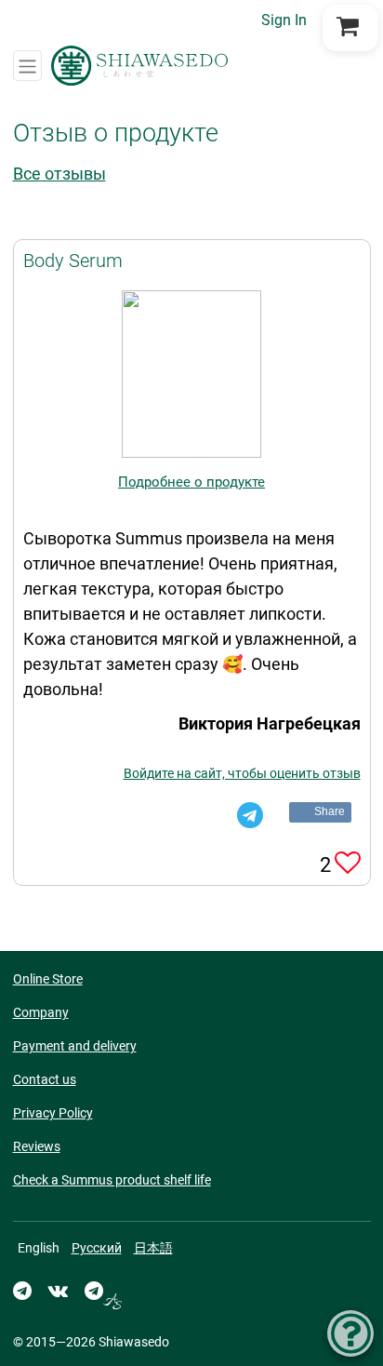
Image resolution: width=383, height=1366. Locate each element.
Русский (97, 1247)
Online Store (48, 978)
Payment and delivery (75, 1045)
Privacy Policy (53, 1112)
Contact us (44, 1079)
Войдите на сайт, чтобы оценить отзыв (242, 774)
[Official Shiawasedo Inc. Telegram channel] (22, 1290)
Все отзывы (59, 173)
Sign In (284, 20)
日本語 (153, 1247)
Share (330, 811)
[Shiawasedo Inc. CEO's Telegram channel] (103, 1290)
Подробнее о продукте (191, 482)
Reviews (36, 1146)
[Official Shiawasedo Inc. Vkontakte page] (58, 1290)
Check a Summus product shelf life (112, 1179)
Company (41, 1012)
